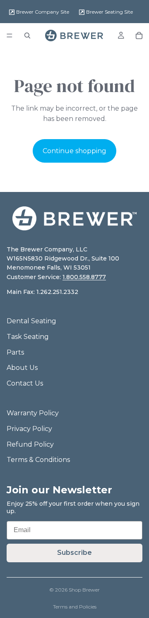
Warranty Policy (33, 413)
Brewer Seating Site (109, 12)
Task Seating (28, 337)
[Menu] (9, 35)
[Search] (27, 35)
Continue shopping (74, 151)
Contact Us (25, 383)
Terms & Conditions (38, 460)
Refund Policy (30, 444)
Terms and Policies (74, 607)
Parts (15, 352)
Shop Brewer (84, 590)
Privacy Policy (29, 429)
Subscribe (74, 552)
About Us (22, 368)
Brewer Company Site (42, 12)
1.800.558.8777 (84, 277)
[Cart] (139, 35)
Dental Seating (31, 321)
